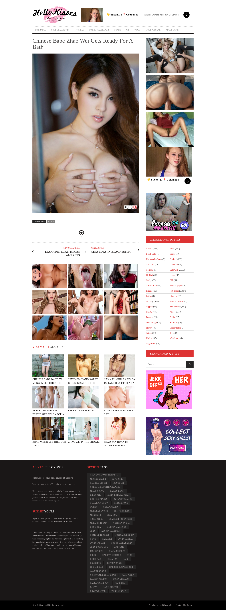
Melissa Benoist (99, 511)
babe (129, 555)
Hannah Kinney (99, 499)
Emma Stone (121, 503)
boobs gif (118, 483)
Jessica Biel (96, 551)
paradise (107, 539)
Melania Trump (98, 523)
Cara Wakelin (111, 507)
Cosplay (149, 270)
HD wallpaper (176, 286)
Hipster (149, 291)
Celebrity (174, 264)
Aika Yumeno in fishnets (104, 475)
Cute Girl (174, 270)
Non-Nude (174, 307)
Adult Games (173, 30)
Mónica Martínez (116, 527)
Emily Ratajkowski (118, 495)
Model (149, 301)
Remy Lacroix (122, 511)
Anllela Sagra (121, 523)
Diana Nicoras (117, 551)
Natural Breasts (176, 301)
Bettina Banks (115, 563)
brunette (95, 563)
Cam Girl (150, 264)
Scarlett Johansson (120, 519)
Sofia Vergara (121, 579)
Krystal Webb (97, 591)
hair (125, 559)
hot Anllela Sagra (121, 543)
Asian (51, 221)
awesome (119, 547)
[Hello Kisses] (56, 14)
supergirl (117, 479)
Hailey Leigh (117, 491)
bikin (93, 555)
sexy (92, 531)
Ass (171, 249)
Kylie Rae (95, 559)
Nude (172, 312)
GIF (127, 30)
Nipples (149, 307)
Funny (117, 30)
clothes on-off (98, 483)
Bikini (172, 254)
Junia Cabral (125, 539)
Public (172, 317)
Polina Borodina (124, 535)
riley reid (95, 495)
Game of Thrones (99, 535)
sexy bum (112, 515)
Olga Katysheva (99, 503)
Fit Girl (149, 275)
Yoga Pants (151, 344)
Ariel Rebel (96, 519)
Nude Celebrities (60, 30)
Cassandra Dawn (99, 583)
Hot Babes (40, 30)
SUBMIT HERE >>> (63, 522)
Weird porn (175, 338)
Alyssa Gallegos (111, 531)
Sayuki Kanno (98, 571)
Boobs (172, 259)
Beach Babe (151, 254)
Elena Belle (96, 567)
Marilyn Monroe (111, 555)
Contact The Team (184, 605)
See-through (151, 322)
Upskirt (149, 338)
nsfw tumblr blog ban (103, 575)
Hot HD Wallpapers (99, 30)
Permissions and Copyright (160, 605)
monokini (95, 515)
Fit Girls (79, 30)
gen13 (93, 539)
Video (137, 30)
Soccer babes (175, 328)
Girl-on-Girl (151, 286)
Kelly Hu (112, 559)
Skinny (149, 328)
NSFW (149, 312)
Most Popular (153, 30)
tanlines (120, 583)
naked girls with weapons (105, 487)
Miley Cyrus (97, 491)
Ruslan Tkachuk (123, 499)
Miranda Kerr (98, 479)
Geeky (149, 280)
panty (93, 587)
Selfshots (174, 322)
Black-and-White (153, 259)
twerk (93, 507)
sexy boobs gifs (99, 547)
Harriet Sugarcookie (121, 567)
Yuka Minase (118, 591)
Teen (172, 333)
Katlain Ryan (110, 587)
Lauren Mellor (98, 579)
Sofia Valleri (97, 543)
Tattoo (149, 333)
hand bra (95, 527)
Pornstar (149, 317)
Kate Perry (128, 575)
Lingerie (173, 296)
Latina (149, 296)
